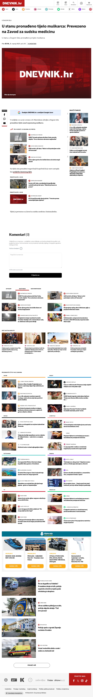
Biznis (73, 9)
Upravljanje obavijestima (15, 693)
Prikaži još (32, 665)
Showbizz (27, 9)
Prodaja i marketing (19, 689)
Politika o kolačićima (62, 689)
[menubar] (81, 3)
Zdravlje (62, 9)
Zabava (83, 9)
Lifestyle (39, 9)
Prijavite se (35, 275)
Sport (17, 9)
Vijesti (6, 9)
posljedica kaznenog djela (22, 172)
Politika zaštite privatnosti (46, 689)
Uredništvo (8, 689)
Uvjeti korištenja (32, 689)
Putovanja (51, 9)
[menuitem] (81, 3)
